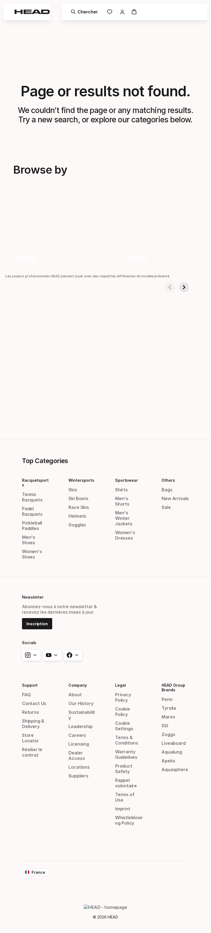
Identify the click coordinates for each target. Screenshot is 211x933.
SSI (165, 725)
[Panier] (134, 12)
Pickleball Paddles (32, 525)
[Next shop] (184, 287)
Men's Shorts (122, 501)
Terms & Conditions (126, 740)
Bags (167, 489)
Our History (80, 703)
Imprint (122, 808)
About (75, 694)
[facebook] (73, 655)
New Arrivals (175, 498)
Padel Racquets (32, 511)
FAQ (26, 694)
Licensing (78, 744)
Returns (30, 712)
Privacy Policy (123, 697)
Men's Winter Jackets (123, 518)
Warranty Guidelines (126, 754)
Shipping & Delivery (33, 723)
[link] (109, 12)
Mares (168, 717)
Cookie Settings (124, 725)
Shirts (121, 489)
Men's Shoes (28, 539)
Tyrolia (169, 708)
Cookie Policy (122, 711)
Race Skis (78, 507)
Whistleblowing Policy (128, 820)
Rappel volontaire (126, 782)
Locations (79, 767)
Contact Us (34, 703)
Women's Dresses (125, 535)
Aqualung (172, 752)
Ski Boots (78, 498)
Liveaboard (173, 743)
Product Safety (123, 768)
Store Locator (30, 737)
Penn (167, 699)
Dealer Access (76, 755)
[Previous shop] (170, 287)
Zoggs (168, 734)
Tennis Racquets (32, 497)
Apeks (168, 760)
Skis (72, 489)
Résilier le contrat (32, 752)
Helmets (77, 516)
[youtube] (52, 655)
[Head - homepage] (32, 12)
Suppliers (78, 776)
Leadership (80, 726)
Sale (166, 507)
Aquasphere (175, 769)
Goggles (77, 525)
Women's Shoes (32, 554)
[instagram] (31, 655)
